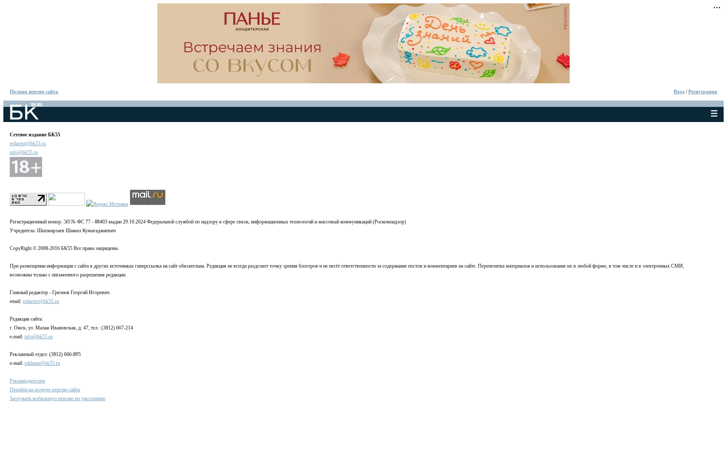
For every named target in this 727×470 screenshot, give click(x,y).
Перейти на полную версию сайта (45, 390)
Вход (679, 92)
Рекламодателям (27, 381)
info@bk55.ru (24, 152)
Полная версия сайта (34, 92)
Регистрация (702, 92)
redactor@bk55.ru (28, 143)
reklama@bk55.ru (42, 363)
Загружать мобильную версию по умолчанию (58, 398)
